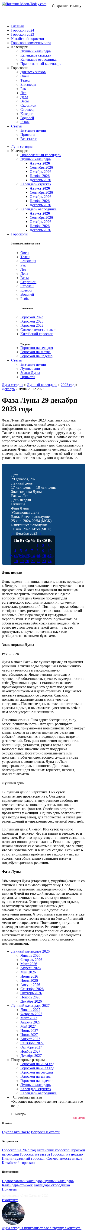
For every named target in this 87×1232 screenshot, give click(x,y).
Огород (48, 555)
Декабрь (8, 389)
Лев (23, 93)
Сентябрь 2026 (41, 167)
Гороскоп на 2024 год (37, 1064)
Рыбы (24, 122)
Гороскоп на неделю (36, 356)
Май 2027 (28, 1026)
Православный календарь (40, 64)
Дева (24, 97)
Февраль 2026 (31, 960)
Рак (23, 89)
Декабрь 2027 (31, 1056)
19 (22, 561)
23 (44, 561)
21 (33, 561)
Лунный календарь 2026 (30, 951)
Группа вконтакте (16, 1132)
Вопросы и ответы (45, 1132)
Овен (24, 76)
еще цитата (79, 1117)
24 (50, 561)
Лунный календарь (35, 51)
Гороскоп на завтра (35, 352)
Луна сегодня (21, 147)
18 (16, 561)
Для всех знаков (33, 72)
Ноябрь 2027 (30, 1051)
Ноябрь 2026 (40, 176)
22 (38, 561)
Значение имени (33, 130)
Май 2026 (28, 972)
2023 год (67, 385)
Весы (24, 101)
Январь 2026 (30, 955)
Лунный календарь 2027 (30, 1005)
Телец (25, 80)
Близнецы (28, 84)
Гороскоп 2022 (31, 325)
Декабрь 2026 (40, 180)
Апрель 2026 (30, 968)
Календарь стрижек (35, 55)
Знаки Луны (30, 373)
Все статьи (28, 139)
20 (27, 561)
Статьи (16, 126)
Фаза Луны (17, 555)
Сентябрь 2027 (32, 1043)
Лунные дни (30, 369)
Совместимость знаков (38, 330)
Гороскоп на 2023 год (37, 1068)
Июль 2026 (29, 980)
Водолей (27, 118)
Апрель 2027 (30, 1022)
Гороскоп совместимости (31, 43)
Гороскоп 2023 (22, 34)
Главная (17, 26)
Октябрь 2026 (40, 172)
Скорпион (28, 105)
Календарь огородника (38, 59)
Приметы (27, 134)
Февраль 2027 (31, 1014)
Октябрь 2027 (31, 1047)
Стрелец (27, 109)
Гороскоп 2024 (22, 30)
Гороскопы (19, 234)
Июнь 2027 (29, 1030)
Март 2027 (28, 1018)
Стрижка (34, 555)
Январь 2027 (30, 1010)
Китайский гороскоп (27, 39)
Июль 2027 (29, 1035)
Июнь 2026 (29, 976)
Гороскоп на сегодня (36, 348)
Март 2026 (28, 964)
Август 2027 (30, 1039)
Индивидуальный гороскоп (23, 1158)
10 (50, 551)
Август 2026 (40, 163)
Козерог (26, 114)
